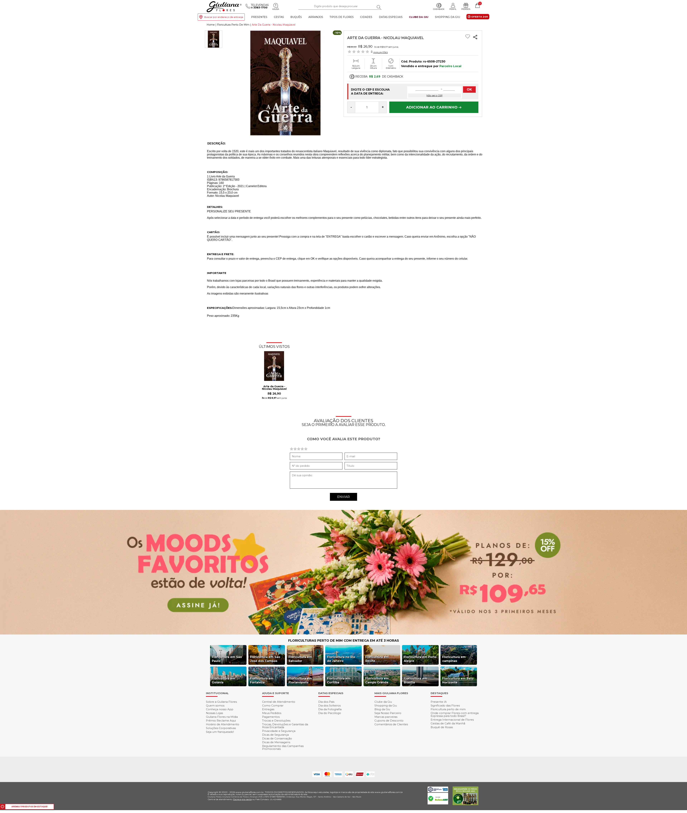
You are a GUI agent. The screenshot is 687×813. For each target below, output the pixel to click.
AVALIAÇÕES (380, 52)
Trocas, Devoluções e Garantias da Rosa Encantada (285, 726)
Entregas (268, 709)
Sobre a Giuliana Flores (221, 701)
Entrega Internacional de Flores (452, 719)
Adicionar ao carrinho (432, 107)
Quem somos (215, 705)
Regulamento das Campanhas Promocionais (283, 747)
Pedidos (465, 9)
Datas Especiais (391, 17)
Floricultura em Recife (377, 659)
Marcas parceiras (385, 716)
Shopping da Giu (447, 17)
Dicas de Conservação (277, 738)
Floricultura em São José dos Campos (265, 659)
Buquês (296, 17)
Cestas (279, 17)
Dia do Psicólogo (329, 713)
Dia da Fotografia (330, 709)
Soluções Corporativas (221, 728)
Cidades (366, 17)
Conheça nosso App (219, 709)
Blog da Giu (382, 709)
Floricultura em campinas (454, 659)
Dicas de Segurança (275, 734)
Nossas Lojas (214, 713)
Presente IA (439, 701)
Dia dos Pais (326, 701)
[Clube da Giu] (343, 633)
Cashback (438, 9)
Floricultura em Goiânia (223, 680)
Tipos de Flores (342, 17)
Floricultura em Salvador (300, 659)
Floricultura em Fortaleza (262, 680)
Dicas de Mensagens (276, 742)
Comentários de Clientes (391, 724)
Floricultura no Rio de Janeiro (341, 659)
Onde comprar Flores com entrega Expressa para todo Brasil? (455, 714)
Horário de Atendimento (222, 724)
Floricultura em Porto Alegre (420, 659)
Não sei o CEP (435, 95)
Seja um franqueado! (220, 732)
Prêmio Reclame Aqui (221, 720)
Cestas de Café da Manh (448, 723)
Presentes (259, 17)
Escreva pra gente (242, 799)
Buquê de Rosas (442, 727)
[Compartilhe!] (475, 37)
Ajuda (275, 9)
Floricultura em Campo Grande (377, 680)
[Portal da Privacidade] (438, 791)
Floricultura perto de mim (448, 709)
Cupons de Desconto (388, 720)
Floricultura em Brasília (415, 680)
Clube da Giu (418, 17)
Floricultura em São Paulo (227, 659)
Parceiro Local (450, 66)
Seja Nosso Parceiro (387, 713)
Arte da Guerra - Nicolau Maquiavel (274, 387)
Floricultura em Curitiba (338, 680)
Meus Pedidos (271, 713)
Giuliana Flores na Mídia (222, 716)
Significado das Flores (445, 705)
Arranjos (315, 17)
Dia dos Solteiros (329, 705)
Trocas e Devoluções (276, 720)
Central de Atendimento (278, 701)
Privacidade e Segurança (278, 731)
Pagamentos (271, 716)
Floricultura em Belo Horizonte (458, 680)
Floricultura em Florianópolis (300, 680)
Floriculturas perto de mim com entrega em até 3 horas (343, 641)
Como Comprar (272, 705)
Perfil (452, 9)
